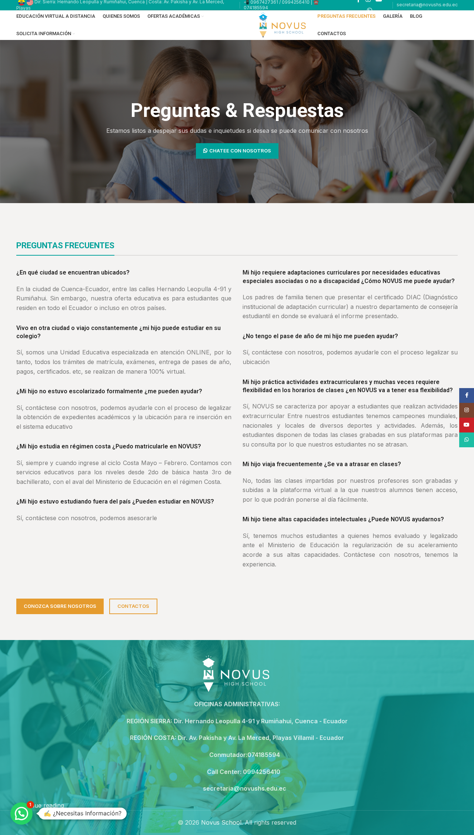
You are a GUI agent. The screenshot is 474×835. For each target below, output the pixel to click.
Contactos (133, 606)
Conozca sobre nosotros (60, 606)
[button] (21, 813)
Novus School (221, 822)
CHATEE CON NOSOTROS (240, 151)
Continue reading (40, 805)
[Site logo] (283, 24)
